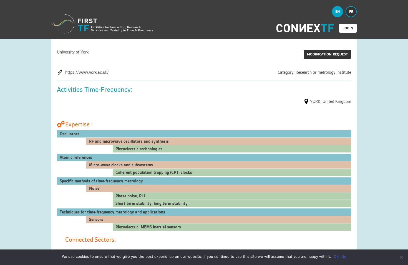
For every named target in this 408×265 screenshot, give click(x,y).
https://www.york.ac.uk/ (87, 72)
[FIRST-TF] (102, 24)
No (343, 256)
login (347, 28)
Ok (336, 256)
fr (351, 11)
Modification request (327, 54)
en (337, 11)
